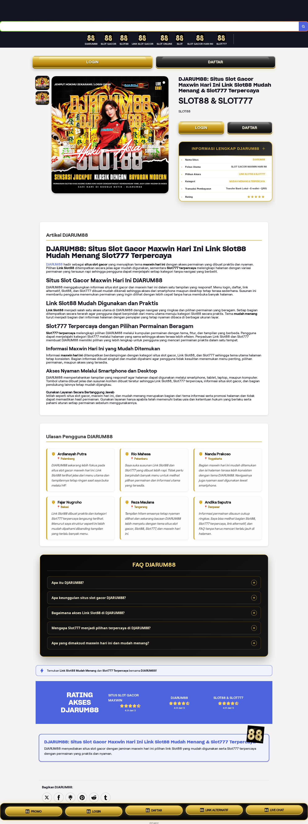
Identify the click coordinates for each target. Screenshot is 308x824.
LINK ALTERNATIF (217, 811)
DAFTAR (215, 62)
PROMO (36, 810)
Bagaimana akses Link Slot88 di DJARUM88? (88, 613)
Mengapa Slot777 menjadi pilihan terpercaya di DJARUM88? (101, 628)
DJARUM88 (54, 264)
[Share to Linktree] (70, 797)
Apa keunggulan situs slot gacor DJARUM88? (89, 597)
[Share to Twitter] (47, 797)
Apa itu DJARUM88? (68, 582)
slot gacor (154, 823)
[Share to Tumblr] (106, 797)
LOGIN (92, 62)
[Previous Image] (55, 135)
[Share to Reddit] (94, 797)
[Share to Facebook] (59, 797)
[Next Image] (165, 135)
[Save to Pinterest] (82, 797)
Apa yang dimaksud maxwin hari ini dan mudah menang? (100, 643)
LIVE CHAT (277, 811)
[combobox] (149, 26)
